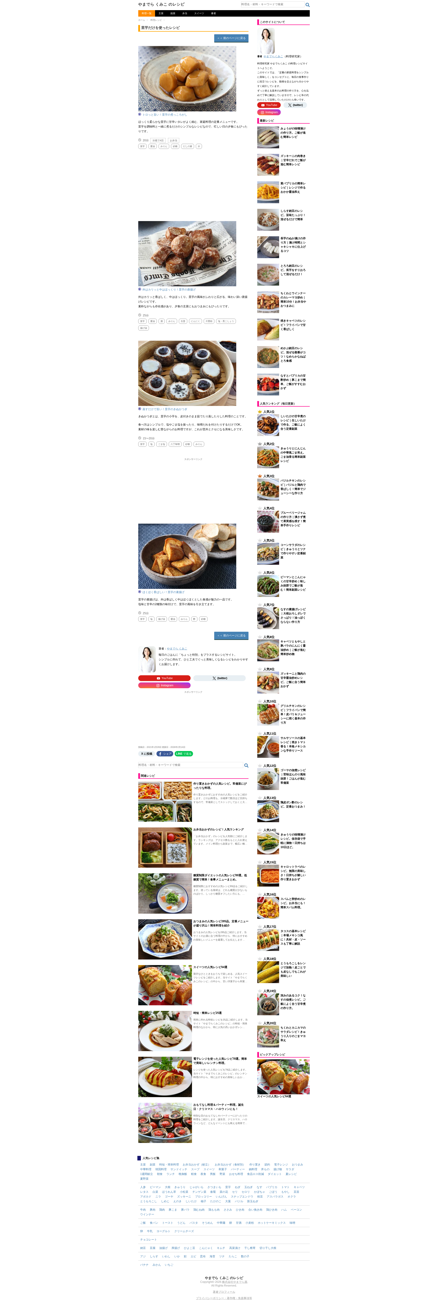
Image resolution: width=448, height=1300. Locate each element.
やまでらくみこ (273, 56)
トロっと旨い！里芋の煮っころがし (164, 114)
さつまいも (214, 1187)
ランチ (170, 1174)
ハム (284, 1209)
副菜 (172, 13)
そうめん (207, 1222)
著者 (213, 13)
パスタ (194, 1222)
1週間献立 (146, 1174)
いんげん (221, 1196)
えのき (177, 1201)
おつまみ (297, 1164)
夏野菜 (144, 1178)
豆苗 (296, 1191)
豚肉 (152, 1209)
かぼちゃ (259, 1191)
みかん (157, 1264)
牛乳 (150, 1231)
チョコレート (148, 1239)
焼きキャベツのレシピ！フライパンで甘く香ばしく (293, 325)
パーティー (238, 1169)
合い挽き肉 (255, 1209)
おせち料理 (236, 1174)
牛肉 (143, 1209)
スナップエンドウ (242, 1196)
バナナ (144, 1264)
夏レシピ (291, 1174)
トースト (167, 1222)
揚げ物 (278, 1169)
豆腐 (152, 1247)
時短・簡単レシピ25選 (207, 1012)
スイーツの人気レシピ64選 (210, 967)
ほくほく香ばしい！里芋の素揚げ (163, 592)
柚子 (203, 1201)
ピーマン (155, 1187)
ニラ (158, 1196)
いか (177, 1256)
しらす (154, 1256)
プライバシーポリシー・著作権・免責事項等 (224, 1298)
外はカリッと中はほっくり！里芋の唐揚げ (169, 289)
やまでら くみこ (177, 648)
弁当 (184, 13)
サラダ (290, 1169)
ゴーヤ (169, 1196)
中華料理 (145, 1169)
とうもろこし (148, 1201)
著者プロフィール (224, 1291)
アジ (143, 1256)
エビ (193, 1256)
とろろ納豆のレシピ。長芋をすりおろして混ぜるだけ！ (293, 270)
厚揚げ (176, 1247)
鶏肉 (162, 1209)
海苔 (212, 1256)
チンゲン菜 (199, 1191)
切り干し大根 (268, 1247)
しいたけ (191, 1201)
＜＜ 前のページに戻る (231, 38)
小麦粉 (250, 1222)
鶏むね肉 (199, 1209)
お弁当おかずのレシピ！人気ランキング (218, 829)
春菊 (213, 1191)
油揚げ (163, 1247)
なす (259, 1187)
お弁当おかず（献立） (197, 1164)
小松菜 (184, 1191)
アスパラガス (275, 1196)
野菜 (222, 1174)
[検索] (308, 5)
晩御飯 (183, 1174)
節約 (267, 1164)
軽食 (194, 1174)
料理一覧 (147, 13)
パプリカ (271, 1187)
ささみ (228, 1209)
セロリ (245, 1191)
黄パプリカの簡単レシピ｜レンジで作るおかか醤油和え (293, 187)
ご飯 (143, 1222)
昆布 (203, 1256)
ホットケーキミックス (272, 1222)
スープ (195, 1169)
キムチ (221, 1247)
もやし (285, 1191)
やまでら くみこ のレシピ (161, 4)
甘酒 (238, 1222)
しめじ (165, 1201)
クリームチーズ (184, 1231)
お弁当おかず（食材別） (230, 1164)
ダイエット (275, 1174)
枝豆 (260, 1196)
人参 (143, 1187)
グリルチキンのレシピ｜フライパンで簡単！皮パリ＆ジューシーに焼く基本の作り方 (293, 714)
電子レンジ (281, 1164)
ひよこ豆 (189, 1247)
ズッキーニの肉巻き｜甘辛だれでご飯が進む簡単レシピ (293, 160)
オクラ (292, 1196)
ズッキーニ (184, 1196)
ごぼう (273, 1191)
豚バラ (185, 1209)
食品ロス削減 (255, 1174)
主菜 (161, 13)
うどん (181, 1222)
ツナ (222, 1256)
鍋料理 (253, 1169)
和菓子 (223, 1169)
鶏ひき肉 (271, 1209)
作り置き (255, 1164)
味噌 (292, 1222)
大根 (167, 1187)
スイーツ (199, 13)
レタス (144, 1191)
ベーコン (296, 1209)
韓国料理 (161, 1169)
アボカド (145, 1196)
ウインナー (147, 1214)
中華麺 (221, 1222)
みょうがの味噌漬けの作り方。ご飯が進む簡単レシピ (293, 132)
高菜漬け (234, 1247)
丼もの (265, 1169)
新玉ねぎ (252, 1201)
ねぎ (237, 1187)
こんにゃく (206, 1247)
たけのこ (215, 1201)
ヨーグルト (163, 1231)
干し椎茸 (249, 1247)
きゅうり (180, 1187)
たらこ (233, 1256)
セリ (235, 1191)
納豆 (143, 1247)
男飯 (213, 1174)
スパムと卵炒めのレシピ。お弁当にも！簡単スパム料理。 (293, 903)
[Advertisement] (193, 183)
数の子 (245, 1256)
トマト (285, 1187)
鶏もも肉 (214, 1209)
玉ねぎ (248, 1187)
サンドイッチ (178, 1169)
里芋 (228, 1187)
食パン (154, 1222)
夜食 (203, 1174)
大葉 (228, 1201)
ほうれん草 (169, 1191)
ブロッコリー (203, 1196)
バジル (239, 1201)
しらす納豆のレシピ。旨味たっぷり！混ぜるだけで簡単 (293, 215)
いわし (166, 1256)
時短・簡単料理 (169, 1164)
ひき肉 (240, 1209)
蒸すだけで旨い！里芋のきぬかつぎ (164, 409)
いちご (169, 1264)
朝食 (160, 1174)
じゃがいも (197, 1187)
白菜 (155, 1191)
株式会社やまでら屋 (234, 1281)
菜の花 (224, 1191)
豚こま (173, 1209)
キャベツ (299, 1187)
